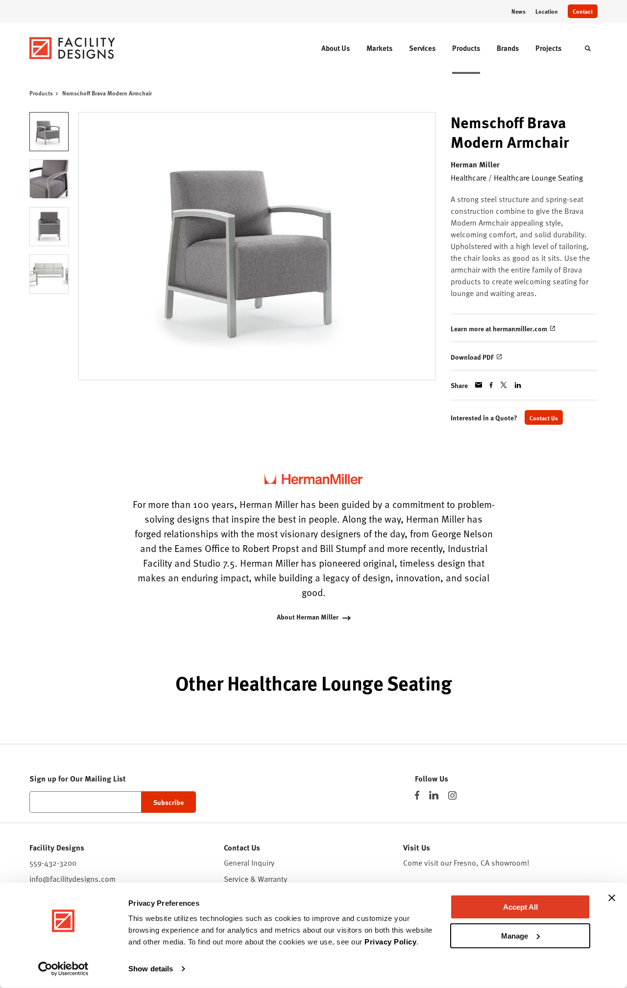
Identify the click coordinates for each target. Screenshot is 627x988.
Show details (150, 969)
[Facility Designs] (72, 48)
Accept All (520, 907)
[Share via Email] (478, 385)
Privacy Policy (390, 942)
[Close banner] (611, 898)
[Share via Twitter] (503, 385)
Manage (514, 935)
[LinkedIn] (433, 795)
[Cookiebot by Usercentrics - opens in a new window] (63, 969)
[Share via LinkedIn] (517, 385)
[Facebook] (417, 795)
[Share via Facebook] (491, 385)
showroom (509, 863)
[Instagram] (452, 795)
